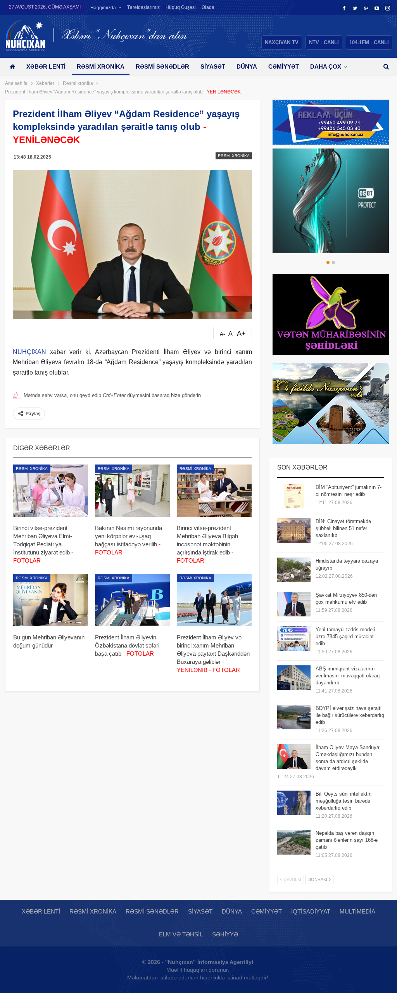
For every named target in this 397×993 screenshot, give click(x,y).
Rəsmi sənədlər (162, 66)
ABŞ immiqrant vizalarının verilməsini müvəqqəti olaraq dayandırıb (348, 676)
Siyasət (212, 66)
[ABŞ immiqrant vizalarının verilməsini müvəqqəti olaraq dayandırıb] (294, 677)
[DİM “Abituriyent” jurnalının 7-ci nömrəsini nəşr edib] (294, 496)
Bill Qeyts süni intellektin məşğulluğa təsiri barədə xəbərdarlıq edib (343, 801)
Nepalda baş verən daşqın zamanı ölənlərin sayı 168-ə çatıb (347, 840)
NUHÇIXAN (29, 352)
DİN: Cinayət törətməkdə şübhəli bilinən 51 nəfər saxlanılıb (343, 528)
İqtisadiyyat (310, 911)
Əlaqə (208, 7)
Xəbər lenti (46, 66)
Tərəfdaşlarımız (143, 7)
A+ (241, 333)
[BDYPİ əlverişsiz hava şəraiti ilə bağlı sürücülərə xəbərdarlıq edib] (294, 717)
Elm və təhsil (181, 934)
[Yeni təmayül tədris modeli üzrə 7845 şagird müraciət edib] (294, 638)
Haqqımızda (103, 7)
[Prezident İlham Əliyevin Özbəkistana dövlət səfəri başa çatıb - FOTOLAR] (132, 600)
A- (222, 334)
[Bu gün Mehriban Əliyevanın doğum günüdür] (50, 600)
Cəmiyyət (283, 66)
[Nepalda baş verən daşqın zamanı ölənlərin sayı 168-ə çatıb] (294, 842)
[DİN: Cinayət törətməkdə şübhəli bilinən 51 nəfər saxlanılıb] (294, 530)
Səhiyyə (225, 934)
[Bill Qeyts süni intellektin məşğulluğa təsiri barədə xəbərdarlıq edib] (294, 803)
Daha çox (325, 66)
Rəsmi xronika (100, 66)
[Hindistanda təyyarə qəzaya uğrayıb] (294, 570)
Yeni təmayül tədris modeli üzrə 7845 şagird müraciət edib (345, 636)
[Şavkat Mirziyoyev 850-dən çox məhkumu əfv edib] (294, 604)
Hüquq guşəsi (181, 7)
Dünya (246, 66)
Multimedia (357, 911)
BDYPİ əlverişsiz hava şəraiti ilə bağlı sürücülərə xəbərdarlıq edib (350, 715)
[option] (330, 201)
